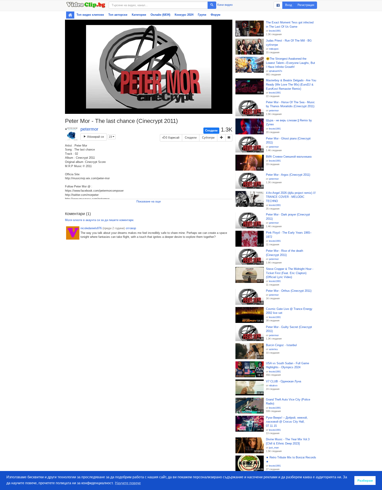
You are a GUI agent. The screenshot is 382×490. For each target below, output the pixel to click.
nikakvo (273, 385)
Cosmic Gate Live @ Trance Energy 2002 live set (289, 311)
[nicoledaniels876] (72, 233)
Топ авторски (117, 14)
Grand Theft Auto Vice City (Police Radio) (288, 401)
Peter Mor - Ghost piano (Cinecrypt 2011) (288, 140)
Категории (139, 14)
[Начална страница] (70, 15)
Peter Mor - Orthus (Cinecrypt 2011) (288, 290)
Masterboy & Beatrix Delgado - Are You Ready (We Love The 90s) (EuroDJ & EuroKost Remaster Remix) (291, 84)
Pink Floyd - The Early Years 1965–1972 (288, 234)
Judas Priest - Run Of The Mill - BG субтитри (289, 42)
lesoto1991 (275, 30)
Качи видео (225, 4)
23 (111, 136)
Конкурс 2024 (184, 14)
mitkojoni (273, 49)
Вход (288, 5)
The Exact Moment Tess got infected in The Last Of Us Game (289, 24)
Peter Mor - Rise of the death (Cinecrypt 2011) (284, 253)
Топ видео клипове (90, 14)
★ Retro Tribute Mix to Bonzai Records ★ (291, 459)
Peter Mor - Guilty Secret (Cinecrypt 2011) (289, 329)
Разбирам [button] (365, 480)
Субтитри (208, 137)
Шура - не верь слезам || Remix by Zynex (289, 122)
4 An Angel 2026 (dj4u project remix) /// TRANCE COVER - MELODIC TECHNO (291, 197)
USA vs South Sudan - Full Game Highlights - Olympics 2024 (287, 365)
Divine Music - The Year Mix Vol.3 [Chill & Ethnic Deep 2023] (287, 441)
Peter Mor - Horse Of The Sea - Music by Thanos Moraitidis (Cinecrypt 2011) (290, 104)
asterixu (273, 349)
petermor (89, 129)
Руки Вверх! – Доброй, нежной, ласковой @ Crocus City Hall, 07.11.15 (287, 421)
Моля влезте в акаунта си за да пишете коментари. (99, 220)
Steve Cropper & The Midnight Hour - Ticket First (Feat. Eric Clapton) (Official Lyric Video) (289, 273)
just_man (274, 447)
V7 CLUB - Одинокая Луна (283, 381)
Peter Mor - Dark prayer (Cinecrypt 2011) (288, 216)
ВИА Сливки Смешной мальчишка (288, 156)
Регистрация (306, 5)
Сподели (211, 130)
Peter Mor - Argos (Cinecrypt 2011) (288, 174)
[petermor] (71, 133)
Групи (202, 14)
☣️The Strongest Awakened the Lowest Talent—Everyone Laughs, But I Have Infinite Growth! (290, 63)
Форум (215, 14)
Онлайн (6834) (160, 14)
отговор (131, 228)
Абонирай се (95, 136)
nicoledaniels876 (91, 228)
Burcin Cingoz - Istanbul (281, 345)
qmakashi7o (275, 71)
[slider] (144, 110)
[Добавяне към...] (221, 137)
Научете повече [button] (128, 483)
